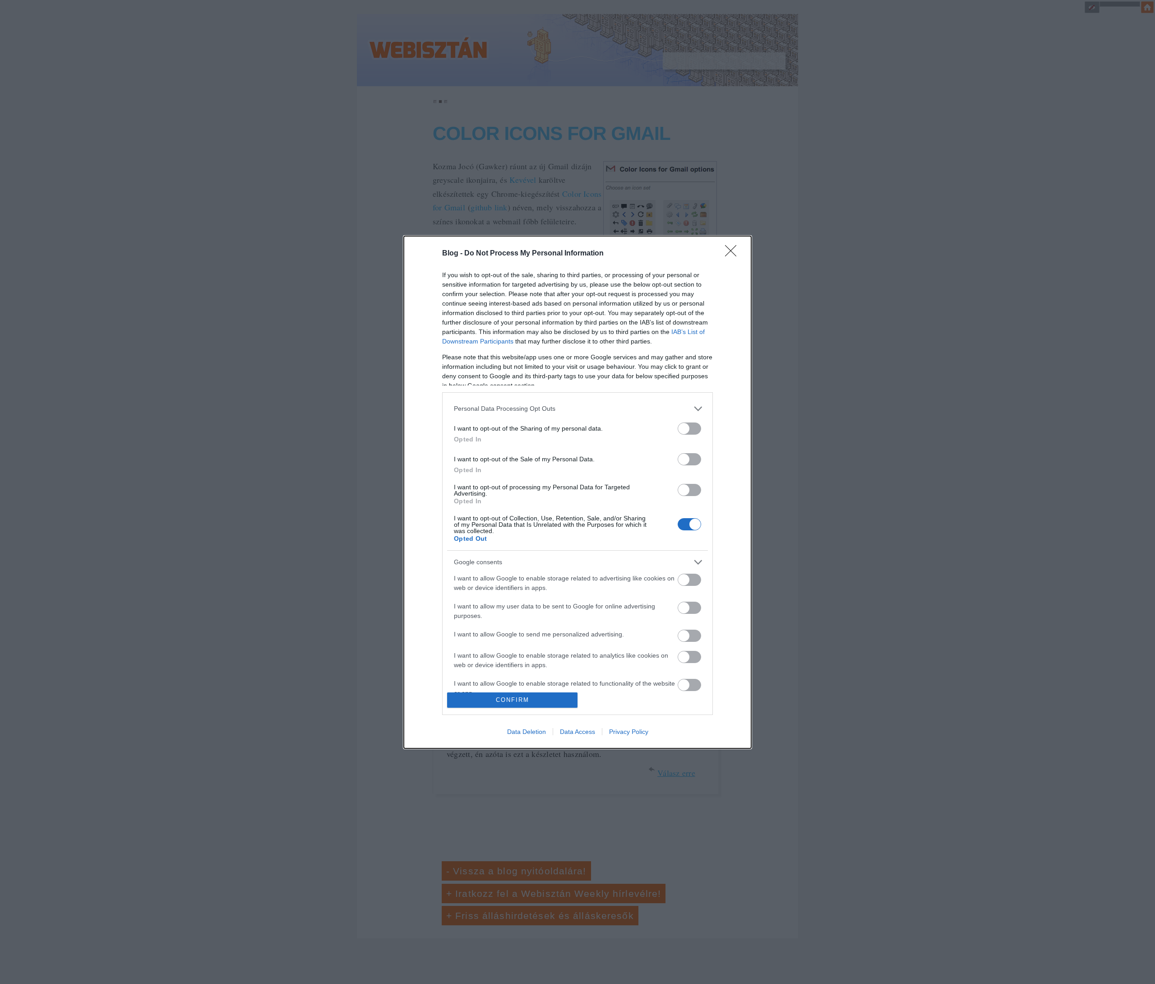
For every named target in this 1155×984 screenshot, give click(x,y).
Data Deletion (526, 731)
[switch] (689, 428)
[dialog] (577, 492)
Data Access (577, 731)
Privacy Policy (628, 731)
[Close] (733, 253)
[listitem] (577, 408)
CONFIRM (512, 699)
